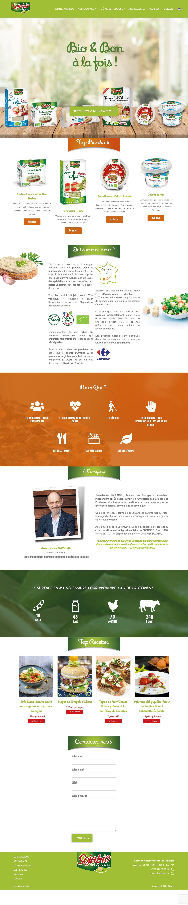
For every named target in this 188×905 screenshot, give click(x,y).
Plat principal (37, 716)
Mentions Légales (21, 886)
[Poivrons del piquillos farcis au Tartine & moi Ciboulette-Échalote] (152, 696)
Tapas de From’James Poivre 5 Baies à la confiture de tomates (113, 706)
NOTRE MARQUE (64, 9)
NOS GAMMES (86, 9)
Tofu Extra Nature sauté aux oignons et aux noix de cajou (36, 706)
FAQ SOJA (154, 9)
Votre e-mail (78, 769)
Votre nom (77, 756)
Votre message (79, 795)
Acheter (32, 221)
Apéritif (114, 716)
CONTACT (169, 9)
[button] (39, 861)
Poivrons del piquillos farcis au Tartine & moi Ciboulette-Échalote (152, 706)
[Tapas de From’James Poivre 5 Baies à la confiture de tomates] (113, 696)
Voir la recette (36, 721)
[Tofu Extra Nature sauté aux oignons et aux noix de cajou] (36, 696)
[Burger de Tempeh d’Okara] (75, 696)
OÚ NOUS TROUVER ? (113, 9)
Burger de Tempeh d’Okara (75, 702)
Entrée (157, 716)
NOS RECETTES (136, 9)
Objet (74, 782)
